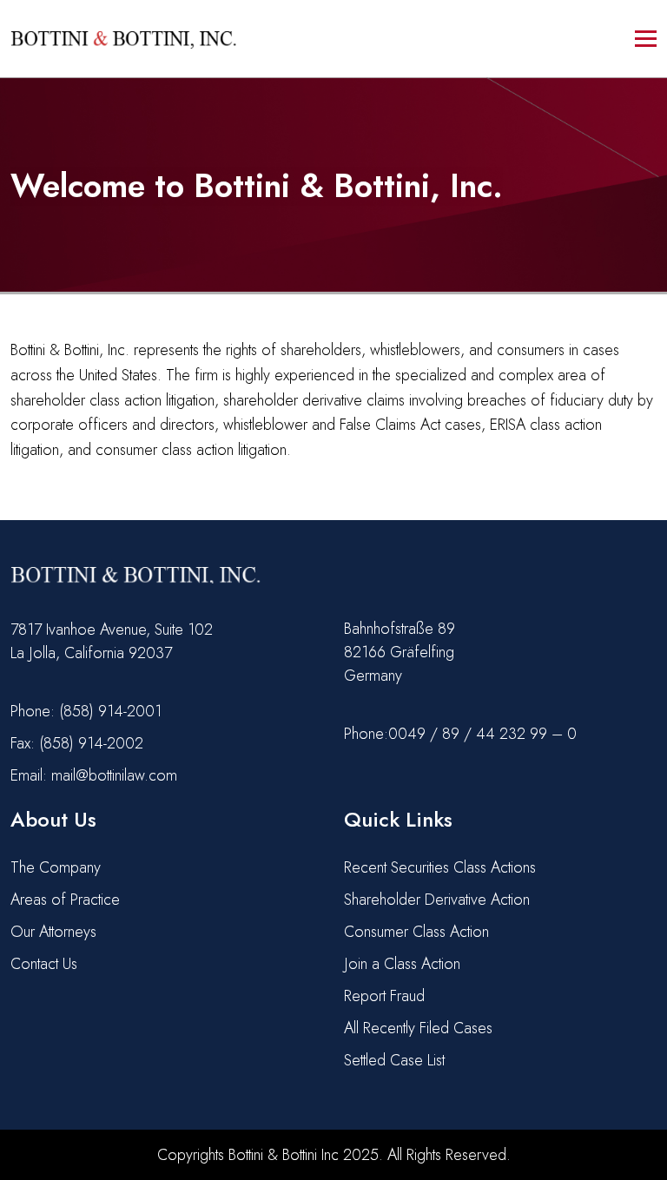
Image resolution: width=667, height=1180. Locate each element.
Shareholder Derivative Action (437, 899)
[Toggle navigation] (646, 38)
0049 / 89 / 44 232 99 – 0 (482, 733)
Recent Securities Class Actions (440, 867)
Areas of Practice (65, 899)
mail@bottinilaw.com (114, 775)
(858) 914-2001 (110, 711)
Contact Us (43, 964)
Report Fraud (384, 996)
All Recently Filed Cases (418, 1028)
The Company (55, 867)
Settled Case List (394, 1060)
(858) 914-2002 (91, 743)
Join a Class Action (402, 964)
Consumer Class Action (416, 931)
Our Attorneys (53, 931)
